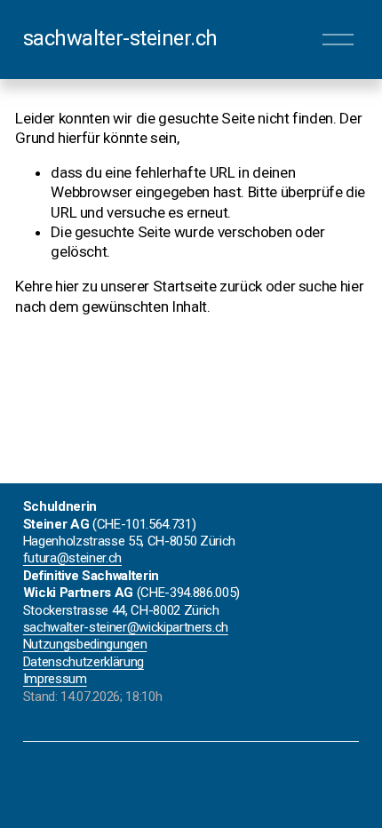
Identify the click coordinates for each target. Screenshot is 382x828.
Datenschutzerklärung (83, 662)
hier (67, 286)
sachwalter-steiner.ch (120, 38)
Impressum (55, 679)
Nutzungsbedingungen (85, 644)
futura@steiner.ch (72, 558)
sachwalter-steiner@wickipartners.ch (125, 627)
